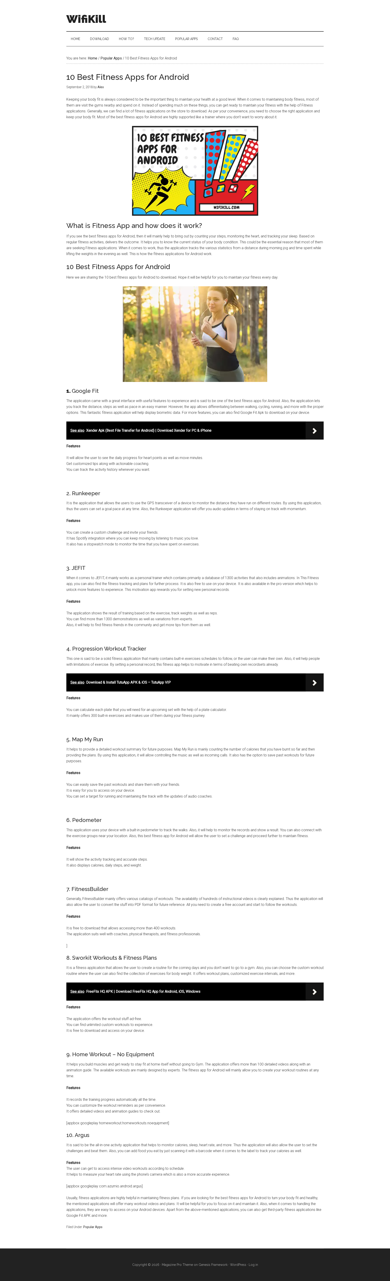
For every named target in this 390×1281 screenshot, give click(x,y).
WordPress (238, 1265)
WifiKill (86, 19)
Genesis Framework (213, 1265)
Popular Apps (92, 1227)
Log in (253, 1265)
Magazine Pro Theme (177, 1265)
